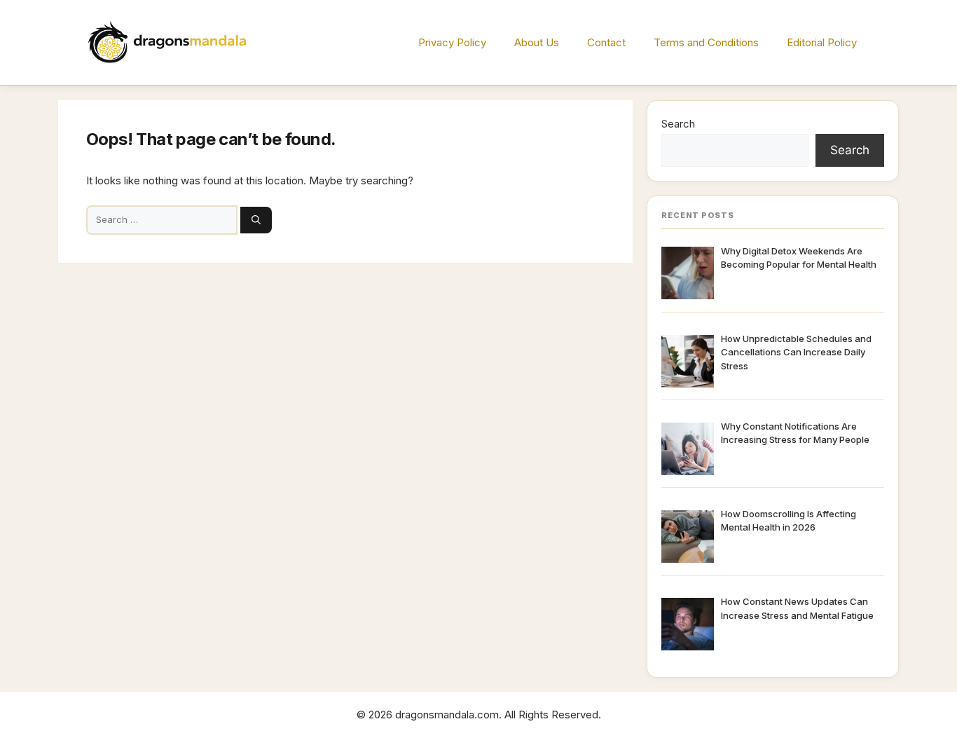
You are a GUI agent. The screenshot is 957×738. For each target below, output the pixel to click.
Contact (606, 42)
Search (678, 123)
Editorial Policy (822, 42)
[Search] (256, 220)
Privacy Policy (452, 42)
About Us (536, 42)
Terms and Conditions (706, 42)
